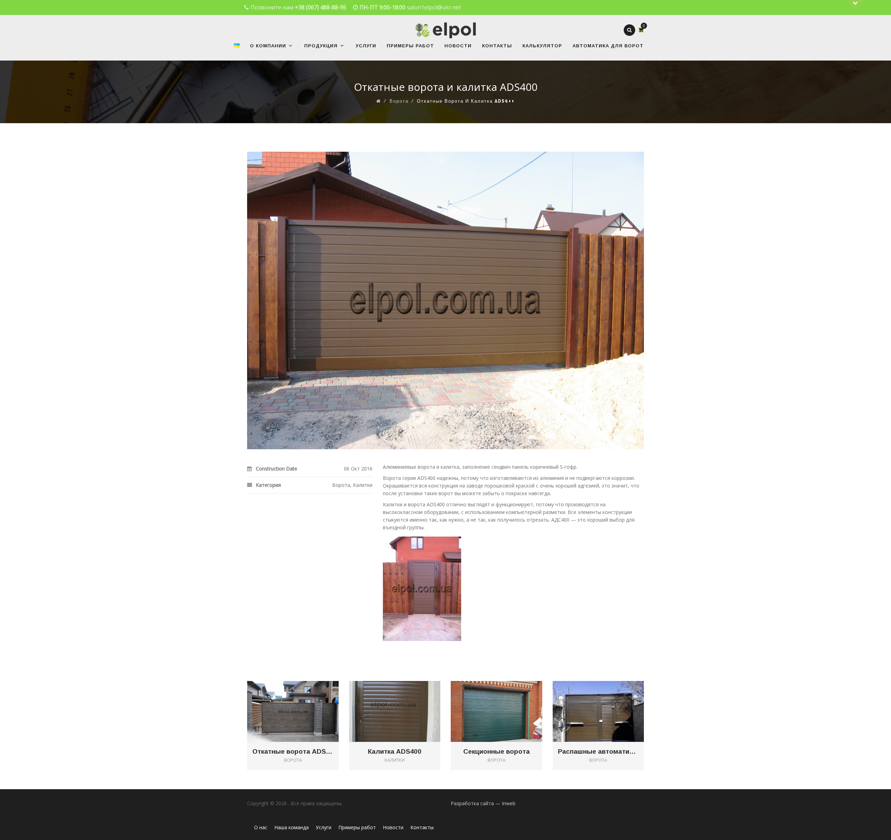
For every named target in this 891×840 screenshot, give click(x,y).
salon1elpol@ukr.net (434, 7)
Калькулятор (542, 45)
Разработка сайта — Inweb (483, 803)
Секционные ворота (496, 751)
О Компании (268, 45)
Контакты (497, 45)
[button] (289, 45)
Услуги (366, 45)
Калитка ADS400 (394, 751)
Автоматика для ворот (608, 45)
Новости (458, 45)
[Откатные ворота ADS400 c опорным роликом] (302, 700)
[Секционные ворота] (506, 700)
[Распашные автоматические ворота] (608, 700)
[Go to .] (378, 101)
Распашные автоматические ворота (598, 751)
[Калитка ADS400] (404, 700)
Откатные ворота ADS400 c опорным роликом (292, 751)
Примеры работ (410, 45)
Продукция (321, 45)
